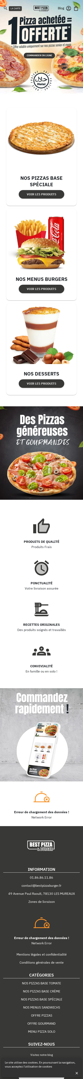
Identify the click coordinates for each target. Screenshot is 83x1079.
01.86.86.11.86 (41, 877)
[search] (5, 8)
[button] (61, 8)
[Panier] (76, 8)
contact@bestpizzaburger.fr (41, 885)
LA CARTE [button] (15, 8)
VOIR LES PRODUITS (41, 194)
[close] (77, 1073)
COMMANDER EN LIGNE (39, 55)
